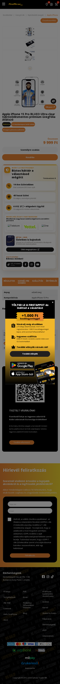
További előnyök (30, 354)
